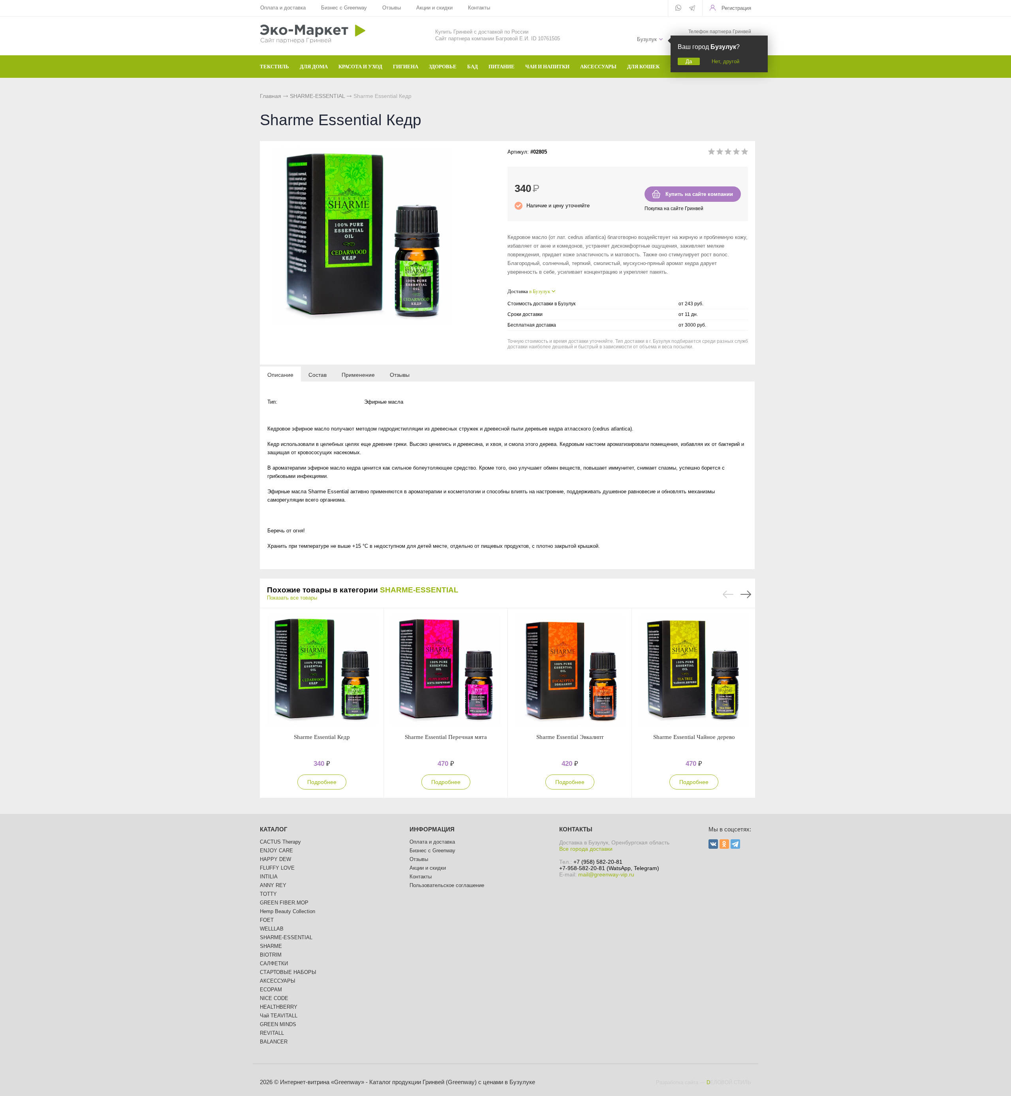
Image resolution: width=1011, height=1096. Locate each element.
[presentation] (280, 374)
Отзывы (391, 8)
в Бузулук (539, 291)
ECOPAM (271, 990)
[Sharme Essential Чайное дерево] (694, 670)
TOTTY (268, 894)
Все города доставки (586, 849)
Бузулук (647, 39)
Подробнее (321, 782)
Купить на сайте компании (699, 194)
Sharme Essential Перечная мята (446, 737)
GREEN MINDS (278, 1024)
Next (745, 594)
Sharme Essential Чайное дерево (694, 737)
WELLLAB (272, 929)
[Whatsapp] (678, 8)
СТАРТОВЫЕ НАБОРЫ (288, 972)
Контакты (479, 8)
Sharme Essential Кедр (322, 737)
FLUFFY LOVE (277, 868)
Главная (270, 96)
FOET (267, 920)
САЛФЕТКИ (274, 963)
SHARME (271, 946)
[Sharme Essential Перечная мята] (446, 670)
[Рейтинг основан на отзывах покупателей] (728, 153)
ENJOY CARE (276, 850)
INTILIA (269, 877)
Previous (728, 594)
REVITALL (272, 1033)
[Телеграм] (692, 8)
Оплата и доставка (283, 8)
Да (689, 61)
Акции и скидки (434, 8)
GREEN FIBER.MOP (284, 903)
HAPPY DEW (275, 859)
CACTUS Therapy (280, 842)
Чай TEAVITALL (278, 1016)
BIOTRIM (271, 955)
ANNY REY (273, 885)
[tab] (280, 374)
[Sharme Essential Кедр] (322, 670)
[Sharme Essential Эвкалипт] (570, 670)
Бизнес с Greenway (344, 8)
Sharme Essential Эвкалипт (570, 737)
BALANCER (274, 1042)
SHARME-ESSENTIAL (317, 96)
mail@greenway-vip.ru (606, 874)
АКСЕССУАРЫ (277, 981)
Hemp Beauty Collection (287, 911)
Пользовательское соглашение (447, 885)
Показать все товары (292, 598)
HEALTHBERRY (278, 1007)
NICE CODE (274, 998)
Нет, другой (725, 61)
